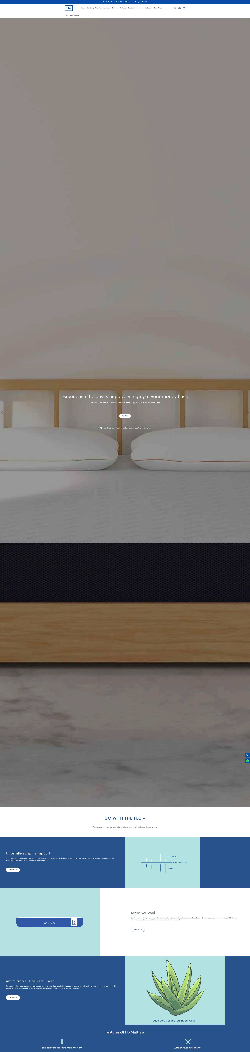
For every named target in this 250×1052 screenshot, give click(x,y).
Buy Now (125, 416)
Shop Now (13, 870)
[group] (125, 2)
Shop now (13, 997)
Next (249, 413)
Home (66, 15)
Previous (1, 413)
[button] (175, 8)
